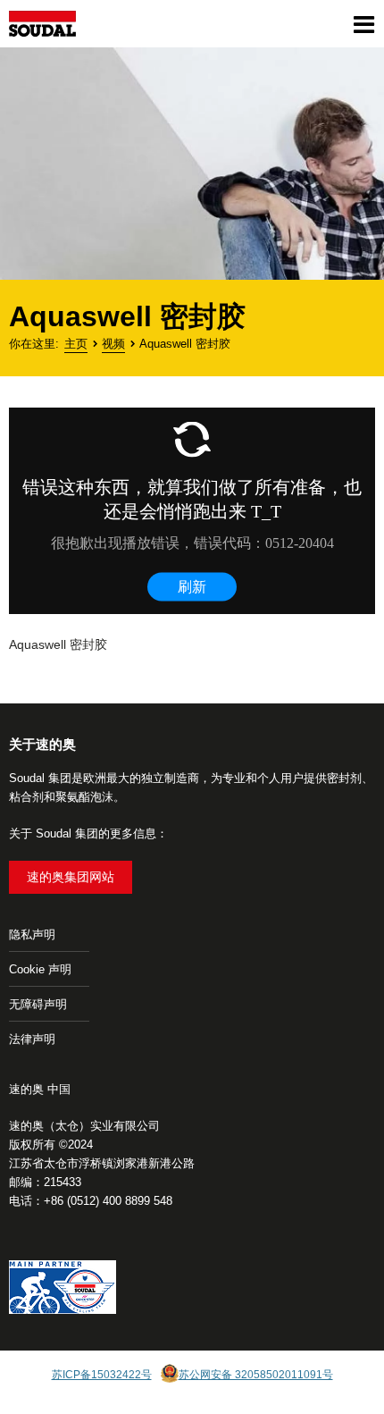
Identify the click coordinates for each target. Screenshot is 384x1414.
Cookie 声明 (40, 969)
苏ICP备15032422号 (102, 1374)
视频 (113, 343)
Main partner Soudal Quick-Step (62, 1289)
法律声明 (32, 1039)
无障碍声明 (38, 1004)
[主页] (42, 24)
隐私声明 (32, 934)
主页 (76, 343)
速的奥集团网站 (70, 877)
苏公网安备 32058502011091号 (256, 1374)
